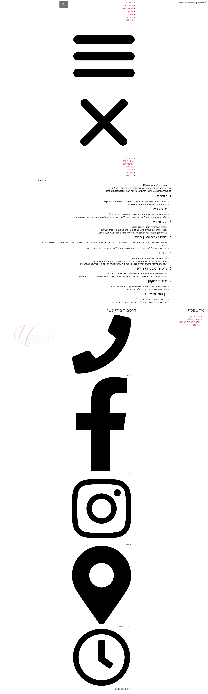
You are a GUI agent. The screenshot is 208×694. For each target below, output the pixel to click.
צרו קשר (129, 20)
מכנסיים (129, 11)
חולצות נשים (127, 8)
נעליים (130, 14)
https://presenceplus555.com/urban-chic (121, 202)
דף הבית (129, 2)
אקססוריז (129, 17)
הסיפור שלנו (128, 5)
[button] (104, 89)
